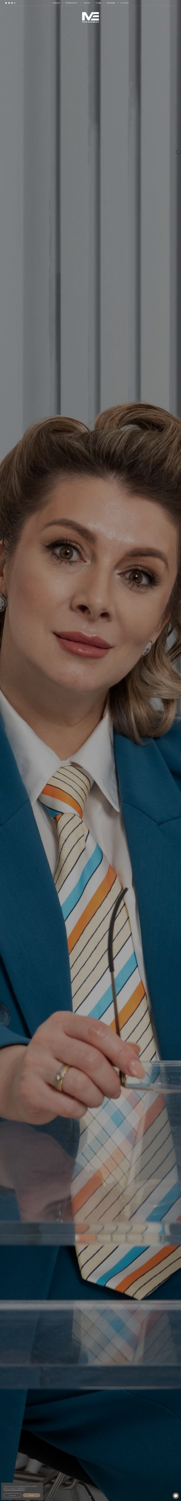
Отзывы (98, 3)
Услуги (86, 3)
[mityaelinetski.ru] (90, 17)
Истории (125, 3)
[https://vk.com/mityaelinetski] (9, 3)
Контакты (111, 3)
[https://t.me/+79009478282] (6, 3)
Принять (31, 1495)
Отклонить (12, 1495)
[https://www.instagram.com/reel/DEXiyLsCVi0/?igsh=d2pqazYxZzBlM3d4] (15, 3)
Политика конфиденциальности (14, 1490)
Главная (56, 3)
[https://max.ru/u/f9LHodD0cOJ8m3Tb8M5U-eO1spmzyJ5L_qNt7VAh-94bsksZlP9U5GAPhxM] (12, 3)
